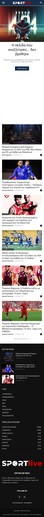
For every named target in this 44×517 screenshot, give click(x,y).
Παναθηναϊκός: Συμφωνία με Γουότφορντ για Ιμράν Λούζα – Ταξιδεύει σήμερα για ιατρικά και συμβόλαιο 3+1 (22, 185)
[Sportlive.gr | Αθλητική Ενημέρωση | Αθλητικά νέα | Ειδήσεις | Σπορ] (22, 463)
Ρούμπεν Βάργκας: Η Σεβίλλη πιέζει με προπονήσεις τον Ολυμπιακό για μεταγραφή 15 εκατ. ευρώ (21, 291)
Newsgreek (28, 503)
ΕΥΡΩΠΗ (5, 214)
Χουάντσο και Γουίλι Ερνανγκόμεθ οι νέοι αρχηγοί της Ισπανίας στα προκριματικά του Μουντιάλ (20, 220)
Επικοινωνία (15, 514)
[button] (41, 3)
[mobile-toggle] (3, 3)
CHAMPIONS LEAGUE (8, 249)
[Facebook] (19, 497)
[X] (25, 497)
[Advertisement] (22, 94)
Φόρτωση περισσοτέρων (21, 339)
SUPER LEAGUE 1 (7, 179)
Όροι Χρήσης (24, 514)
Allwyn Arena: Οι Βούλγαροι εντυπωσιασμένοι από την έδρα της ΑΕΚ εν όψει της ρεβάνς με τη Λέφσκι (21, 255)
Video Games (6, 143)
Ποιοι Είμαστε (7, 514)
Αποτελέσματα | (18, 503)
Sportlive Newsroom (8, 190)
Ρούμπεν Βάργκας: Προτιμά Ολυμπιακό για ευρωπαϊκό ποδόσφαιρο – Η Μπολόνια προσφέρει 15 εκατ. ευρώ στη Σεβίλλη (22, 327)
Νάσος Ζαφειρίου (7, 155)
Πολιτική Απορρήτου (35, 514)
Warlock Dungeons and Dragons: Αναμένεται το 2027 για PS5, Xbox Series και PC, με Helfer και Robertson (21, 149)
